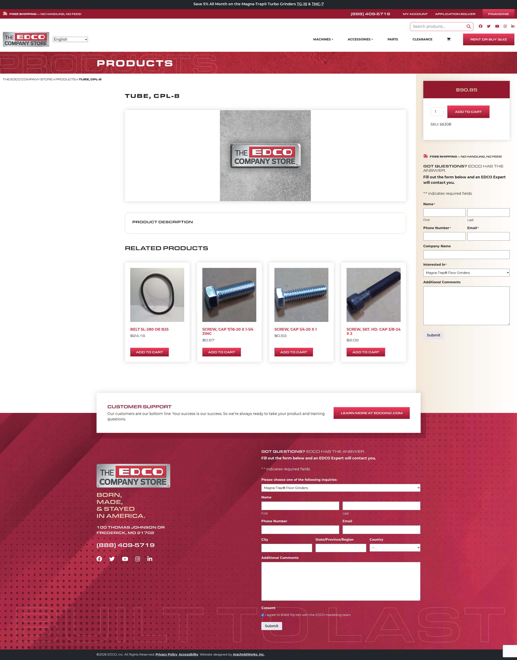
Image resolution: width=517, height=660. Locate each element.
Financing (498, 14)
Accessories (359, 39)
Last (470, 220)
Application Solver (455, 14)
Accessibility (188, 654)
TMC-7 (318, 4)
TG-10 (302, 4)
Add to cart (468, 112)
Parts (393, 39)
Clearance (422, 39)
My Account (415, 14)
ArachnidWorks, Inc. (249, 654)
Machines (322, 39)
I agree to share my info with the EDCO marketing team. (308, 615)
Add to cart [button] (149, 352)
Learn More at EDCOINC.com (371, 413)
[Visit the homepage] (133, 475)
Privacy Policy (166, 654)
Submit (433, 335)
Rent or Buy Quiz (488, 39)
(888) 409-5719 (370, 13)
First (426, 220)
